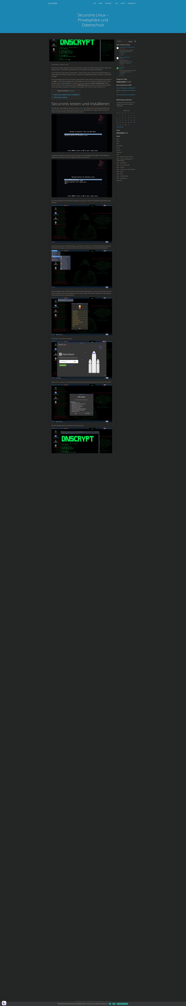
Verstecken (71, 91)
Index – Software (120, 167)
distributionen (58, 955)
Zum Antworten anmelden (59, 987)
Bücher (123, 3)
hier (87, 688)
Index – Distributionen (121, 162)
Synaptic (101, 933)
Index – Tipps (119, 174)
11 (131, 117)
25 (131, 122)
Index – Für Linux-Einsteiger (122, 165)
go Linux (118, 150)
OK (110, 1003)
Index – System (120, 171)
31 (128, 125)
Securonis (79, 108)
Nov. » (122, 127)
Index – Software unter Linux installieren (125, 169)
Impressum (119, 152)
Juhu (117, 88)
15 (123, 120)
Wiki (95, 3)
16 (125, 120)
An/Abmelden (131, 3)
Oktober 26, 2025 (64, 64)
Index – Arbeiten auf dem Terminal (124, 156)
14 (120, 120)
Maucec (122, 58)
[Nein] (184, 1004)
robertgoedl (55, 64)
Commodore (122, 67)
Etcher (53, 112)
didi (121, 68)
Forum (100, 3)
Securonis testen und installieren (65, 95)
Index (117, 154)
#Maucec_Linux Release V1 (124, 57)
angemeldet (60, 967)
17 (128, 120)
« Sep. (118, 127)
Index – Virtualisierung (121, 178)
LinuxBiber (123, 48)
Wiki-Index (108, 3)
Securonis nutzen (59, 97)
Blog (117, 139)
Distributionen (61, 953)
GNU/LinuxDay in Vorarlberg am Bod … (127, 47)
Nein (114, 1003)
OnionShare (55, 338)
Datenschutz (119, 145)
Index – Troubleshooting (122, 176)
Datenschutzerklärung (122, 1003)
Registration (119, 180)
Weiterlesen (122, 53)
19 (134, 120)
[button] (4, 1003)
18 (131, 120)
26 (134, 122)
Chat (116, 3)
